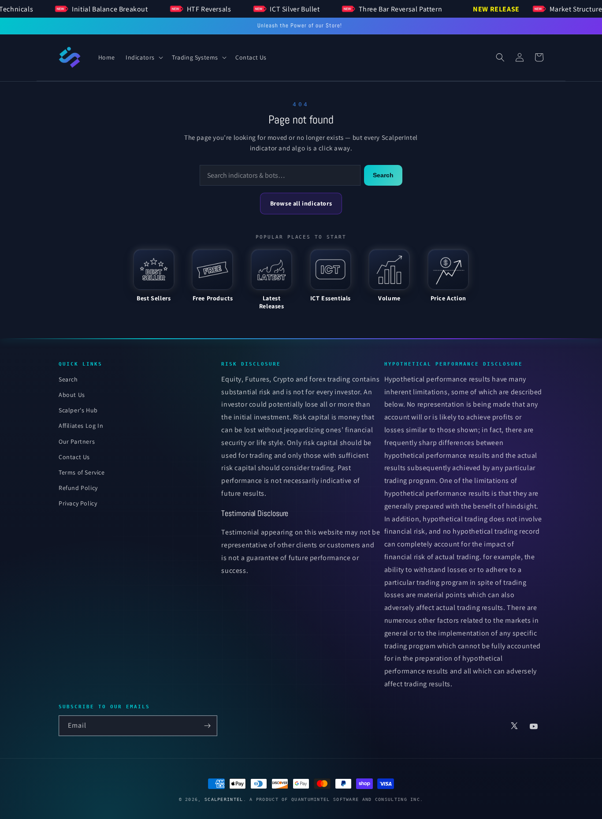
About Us (72, 395)
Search (383, 175)
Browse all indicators (301, 203)
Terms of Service (82, 472)
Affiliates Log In (81, 426)
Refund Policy (78, 488)
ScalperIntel (223, 799)
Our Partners (77, 441)
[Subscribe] (207, 725)
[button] (143, 57)
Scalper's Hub (78, 410)
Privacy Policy (78, 503)
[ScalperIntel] (70, 57)
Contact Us (74, 457)
